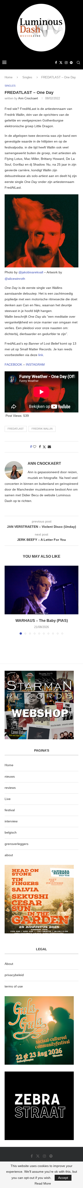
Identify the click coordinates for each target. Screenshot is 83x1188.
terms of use (14, 986)
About (9, 964)
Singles (27, 77)
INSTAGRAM (35, 364)
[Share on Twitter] (44, 447)
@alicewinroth (15, 278)
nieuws (10, 776)
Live (8, 799)
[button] (8, 600)
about (9, 855)
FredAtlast (16, 428)
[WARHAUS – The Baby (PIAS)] (41, 590)
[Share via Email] (49, 447)
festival (10, 810)
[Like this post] (34, 447)
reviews (10, 787)
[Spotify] (71, 62)
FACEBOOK (14, 364)
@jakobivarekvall (30, 272)
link (40, 355)
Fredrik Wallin (42, 428)
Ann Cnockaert (28, 98)
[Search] (78, 62)
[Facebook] (56, 62)
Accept (63, 1178)
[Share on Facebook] (40, 447)
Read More (43, 1183)
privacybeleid (14, 975)
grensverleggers (16, 844)
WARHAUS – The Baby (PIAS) (41, 621)
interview (11, 821)
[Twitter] (60, 62)
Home (8, 77)
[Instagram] (66, 62)
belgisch (11, 832)
